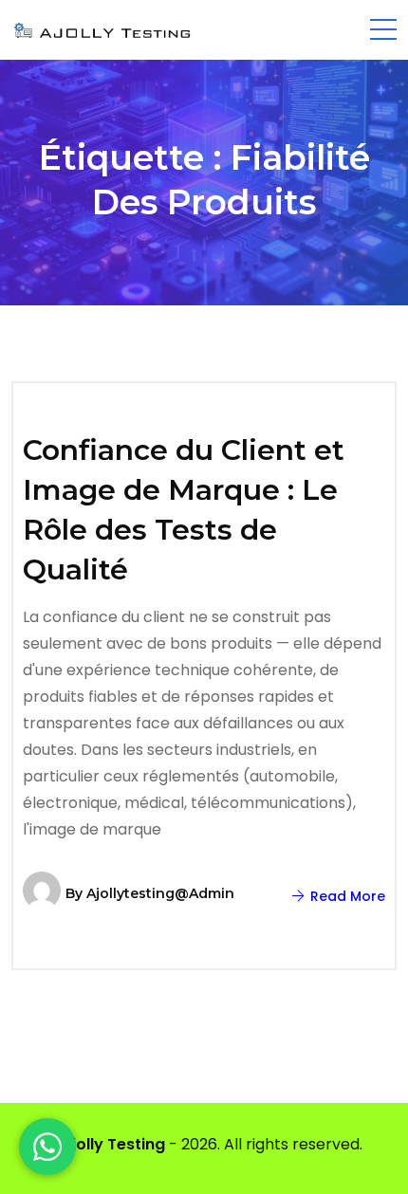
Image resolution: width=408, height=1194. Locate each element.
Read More (345, 896)
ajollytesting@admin (160, 893)
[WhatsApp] (47, 1146)
